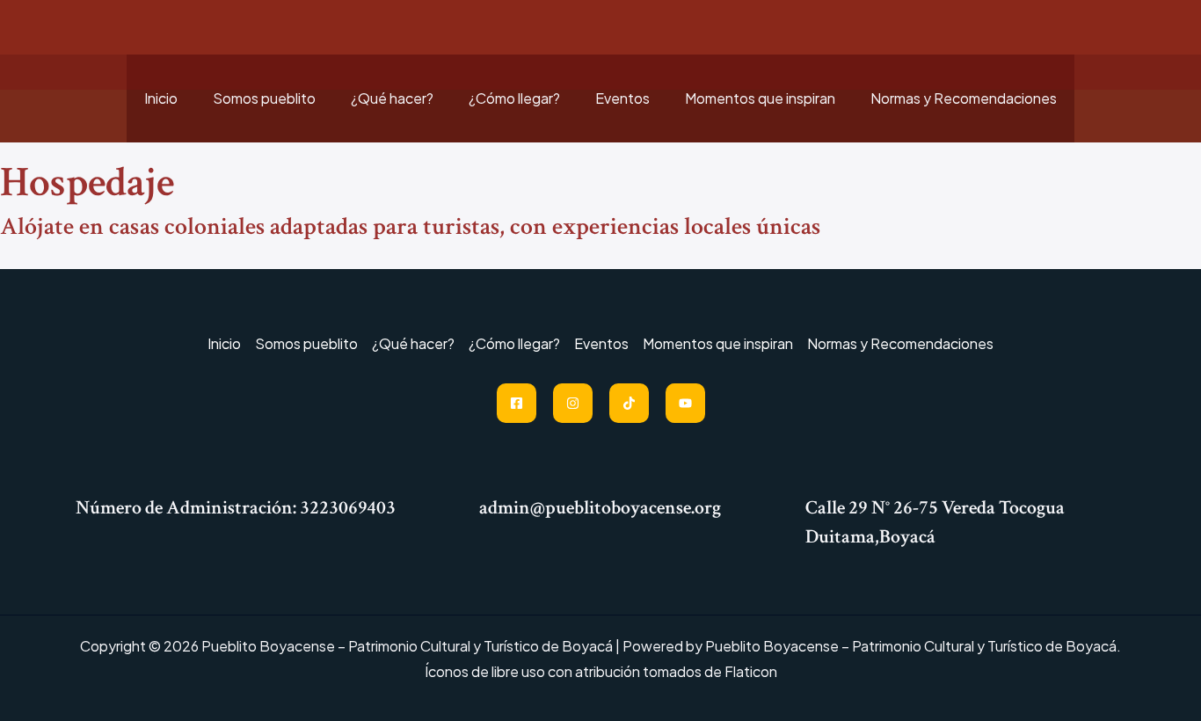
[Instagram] (573, 403)
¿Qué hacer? (392, 98)
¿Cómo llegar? (514, 98)
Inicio (161, 98)
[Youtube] (685, 403)
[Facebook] (516, 403)
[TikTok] (629, 403)
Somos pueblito (264, 98)
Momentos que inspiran (760, 98)
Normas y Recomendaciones (963, 98)
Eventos (622, 98)
